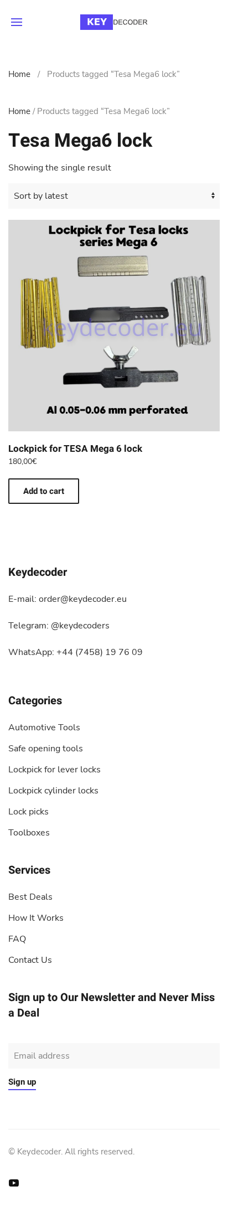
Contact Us (30, 960)
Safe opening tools (45, 748)
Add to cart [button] (43, 491)
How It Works (36, 918)
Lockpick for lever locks (54, 770)
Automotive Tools (44, 727)
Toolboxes (29, 833)
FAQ (17, 939)
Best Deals (30, 897)
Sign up (22, 1082)
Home (19, 74)
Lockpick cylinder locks (53, 791)
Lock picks (28, 812)
